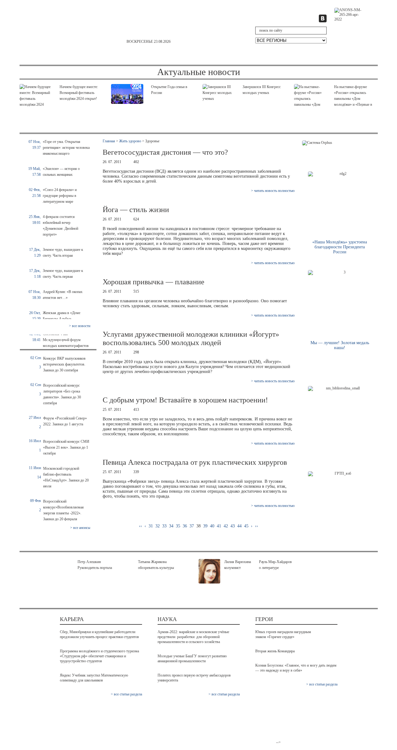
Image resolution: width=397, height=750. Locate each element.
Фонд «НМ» (241, 716)
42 (226, 526)
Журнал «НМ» (243, 726)
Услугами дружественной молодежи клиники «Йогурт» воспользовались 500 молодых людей (191, 338)
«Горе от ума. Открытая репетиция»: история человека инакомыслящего (66, 148)
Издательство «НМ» (249, 721)
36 (185, 526)
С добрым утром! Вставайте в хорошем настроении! (185, 400)
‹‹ (140, 526)
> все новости (79, 326)
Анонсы (40, 726)
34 (171, 526)
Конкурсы (147, 731)
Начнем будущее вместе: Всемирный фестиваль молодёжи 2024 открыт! (79, 93)
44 (239, 526)
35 (178, 526)
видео (228, 61)
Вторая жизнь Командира (275, 651)
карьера (299, 61)
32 (157, 526)
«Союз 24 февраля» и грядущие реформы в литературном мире (60, 196)
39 (205, 526)
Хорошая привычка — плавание (153, 282)
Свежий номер (47, 716)
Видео (92, 711)
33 (164, 526)
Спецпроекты (351, 55)
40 (212, 526)
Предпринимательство (159, 721)
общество (42, 55)
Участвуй (175, 55)
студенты (158, 61)
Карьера (79, 55)
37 (192, 526)
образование (262, 61)
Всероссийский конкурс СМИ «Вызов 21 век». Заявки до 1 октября (66, 447)
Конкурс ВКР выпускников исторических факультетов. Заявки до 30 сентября (64, 364)
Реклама (304, 716)
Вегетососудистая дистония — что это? (165, 152)
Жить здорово (217, 55)
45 (246, 526)
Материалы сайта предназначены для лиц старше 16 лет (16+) (319, 726)
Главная (109, 141)
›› (256, 526)
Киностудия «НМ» (247, 731)
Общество (42, 731)
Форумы (146, 726)
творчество (195, 61)
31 (151, 526)
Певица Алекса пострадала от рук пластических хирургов (195, 462)
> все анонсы (80, 528)
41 (219, 526)
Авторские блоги (154, 736)
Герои (142, 55)
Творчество (261, 55)
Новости (41, 721)
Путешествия (305, 55)
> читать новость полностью (273, 191)
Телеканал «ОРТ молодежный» (245, 738)
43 (232, 526)
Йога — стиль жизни (136, 210)
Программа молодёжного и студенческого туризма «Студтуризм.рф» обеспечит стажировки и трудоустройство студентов (99, 656)
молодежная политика (111, 61)
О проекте (239, 711)
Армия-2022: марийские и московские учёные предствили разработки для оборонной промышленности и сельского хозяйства (193, 637)
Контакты (306, 711)
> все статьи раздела (126, 694)
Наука (111, 55)
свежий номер (351, 31)
